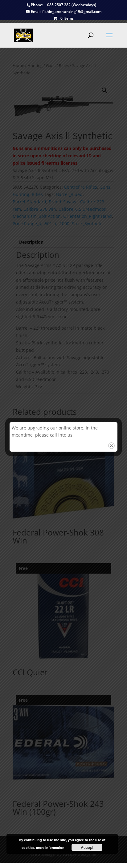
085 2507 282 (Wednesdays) (63, 5)
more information (50, 847)
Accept (87, 847)
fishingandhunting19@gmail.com (66, 12)
